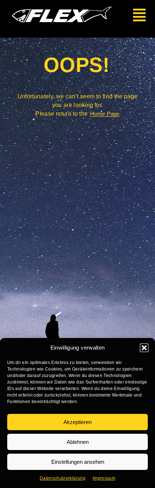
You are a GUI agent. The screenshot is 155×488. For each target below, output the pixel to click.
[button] (144, 347)
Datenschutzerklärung (62, 478)
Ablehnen (78, 442)
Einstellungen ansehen (77, 462)
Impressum (104, 478)
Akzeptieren (77, 422)
